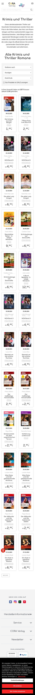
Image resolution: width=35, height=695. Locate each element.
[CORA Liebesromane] (12, 4)
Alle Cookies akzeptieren (17, 691)
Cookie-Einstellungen (17, 680)
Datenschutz (21, 676)
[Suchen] (31, 9)
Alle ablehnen (17, 686)
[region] (17, 676)
